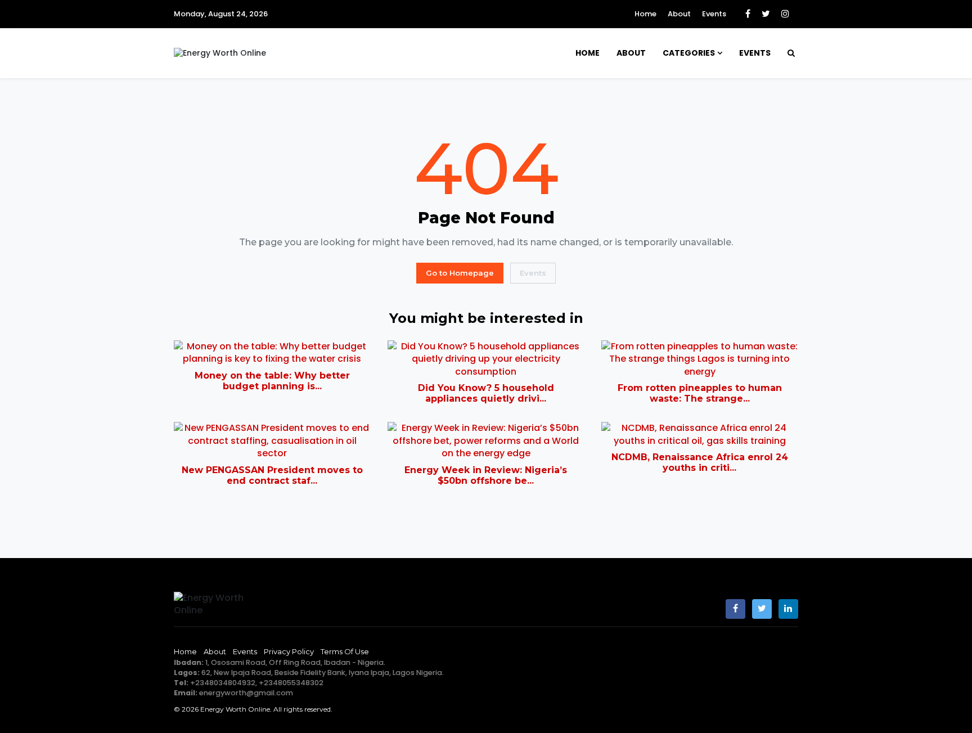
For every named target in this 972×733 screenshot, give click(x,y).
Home (645, 13)
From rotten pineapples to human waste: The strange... (700, 393)
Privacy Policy (289, 651)
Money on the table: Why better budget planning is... (272, 381)
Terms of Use (345, 651)
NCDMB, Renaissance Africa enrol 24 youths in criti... (699, 462)
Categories (689, 53)
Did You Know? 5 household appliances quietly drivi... (486, 393)
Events (714, 13)
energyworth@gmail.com (246, 693)
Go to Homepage (460, 272)
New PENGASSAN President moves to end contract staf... (272, 475)
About (679, 13)
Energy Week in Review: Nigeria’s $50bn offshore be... (485, 475)
